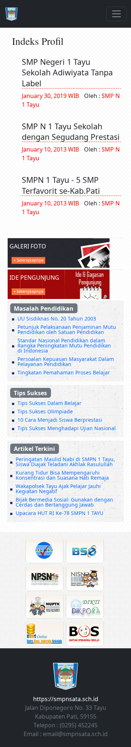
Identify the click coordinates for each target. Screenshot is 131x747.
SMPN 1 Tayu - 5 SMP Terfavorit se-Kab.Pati (61, 185)
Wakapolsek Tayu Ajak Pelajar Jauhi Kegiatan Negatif (58, 489)
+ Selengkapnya (28, 260)
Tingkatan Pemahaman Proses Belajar (63, 372)
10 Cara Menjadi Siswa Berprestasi (59, 419)
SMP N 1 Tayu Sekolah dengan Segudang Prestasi (71, 131)
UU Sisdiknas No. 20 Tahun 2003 (56, 318)
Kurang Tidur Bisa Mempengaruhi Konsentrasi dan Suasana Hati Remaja (62, 475)
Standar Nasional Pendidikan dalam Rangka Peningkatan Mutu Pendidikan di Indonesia (64, 345)
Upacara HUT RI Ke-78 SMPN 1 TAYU (59, 513)
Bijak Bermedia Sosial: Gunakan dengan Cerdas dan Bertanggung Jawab (64, 502)
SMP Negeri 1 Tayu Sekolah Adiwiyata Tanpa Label (67, 72)
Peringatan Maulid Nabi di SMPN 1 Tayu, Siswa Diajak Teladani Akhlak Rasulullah (65, 462)
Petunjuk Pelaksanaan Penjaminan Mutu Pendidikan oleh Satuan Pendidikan (66, 329)
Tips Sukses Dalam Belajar (49, 403)
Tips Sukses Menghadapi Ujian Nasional (66, 428)
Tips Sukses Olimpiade (45, 411)
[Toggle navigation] (116, 14)
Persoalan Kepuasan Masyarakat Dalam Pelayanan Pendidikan (65, 361)
